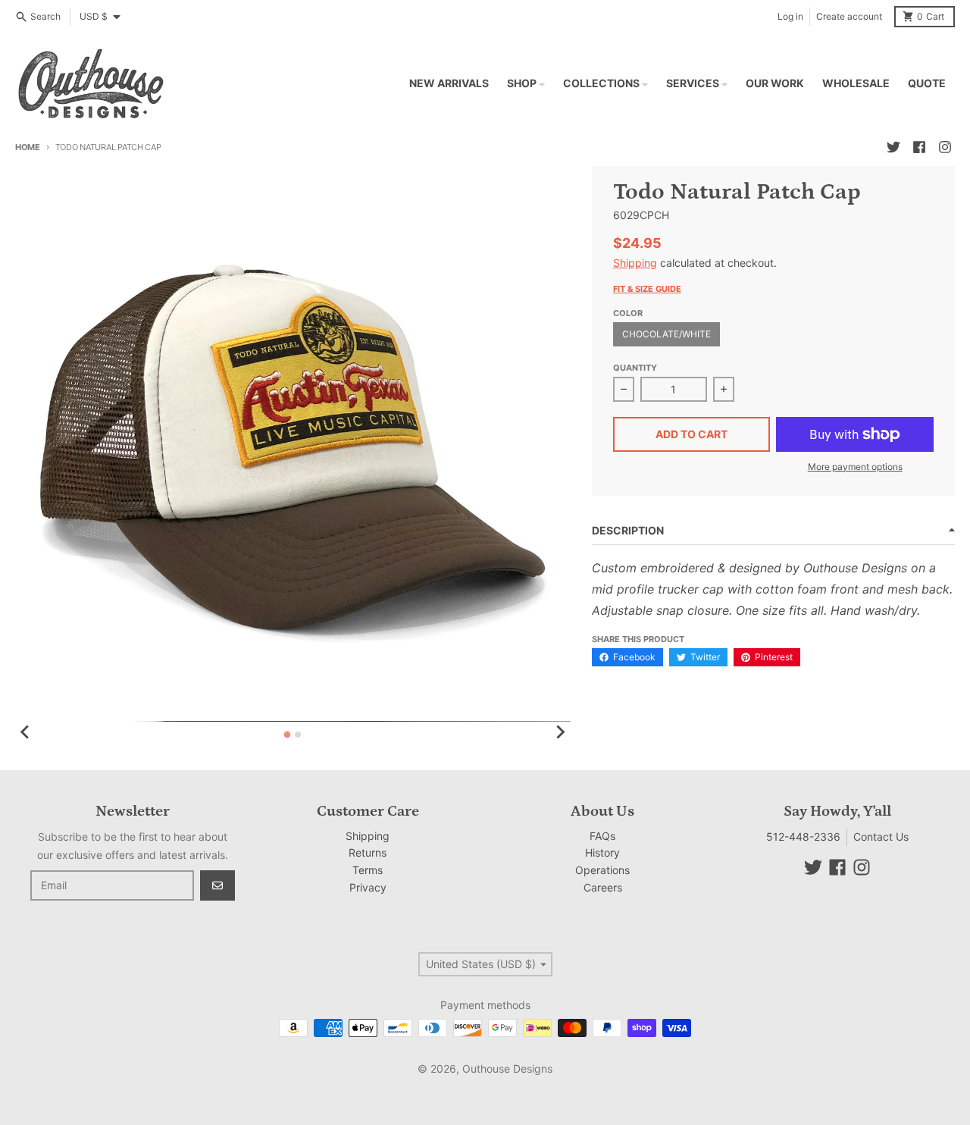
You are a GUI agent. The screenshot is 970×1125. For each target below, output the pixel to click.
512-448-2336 (803, 836)
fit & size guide (647, 289)
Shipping (635, 262)
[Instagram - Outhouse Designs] (945, 147)
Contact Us (881, 836)
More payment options (855, 466)
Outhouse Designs (507, 1068)
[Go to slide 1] (287, 734)
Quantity (635, 367)
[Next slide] (560, 732)
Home (27, 147)
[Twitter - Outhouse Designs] (893, 147)
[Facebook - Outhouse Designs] (919, 147)
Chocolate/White (666, 334)
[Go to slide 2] (298, 735)
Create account (849, 16)
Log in (790, 16)
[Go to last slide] (25, 732)
